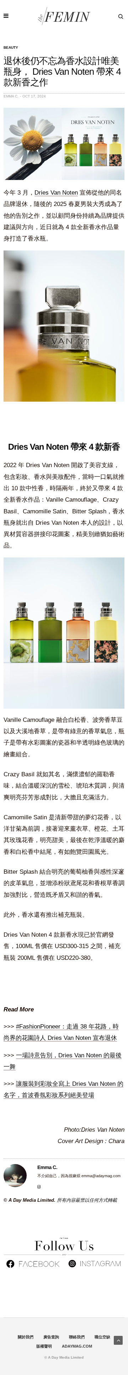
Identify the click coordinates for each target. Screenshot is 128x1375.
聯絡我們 (77, 1337)
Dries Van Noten (56, 192)
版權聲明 (44, 1346)
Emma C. (11, 96)
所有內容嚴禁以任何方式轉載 (87, 1200)
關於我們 (25, 1337)
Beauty (11, 47)
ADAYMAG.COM (77, 1346)
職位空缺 (102, 1337)
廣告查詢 (51, 1337)
